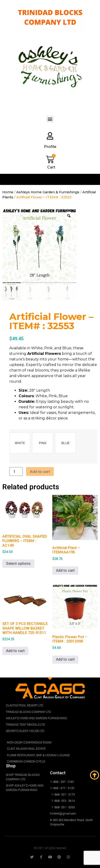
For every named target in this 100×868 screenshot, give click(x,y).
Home (7, 192)
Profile (50, 146)
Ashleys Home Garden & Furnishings (47, 192)
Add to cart (40, 471)
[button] (50, 119)
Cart (51, 167)
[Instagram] (68, 857)
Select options (18, 563)
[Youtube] (50, 857)
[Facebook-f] (41, 857)
